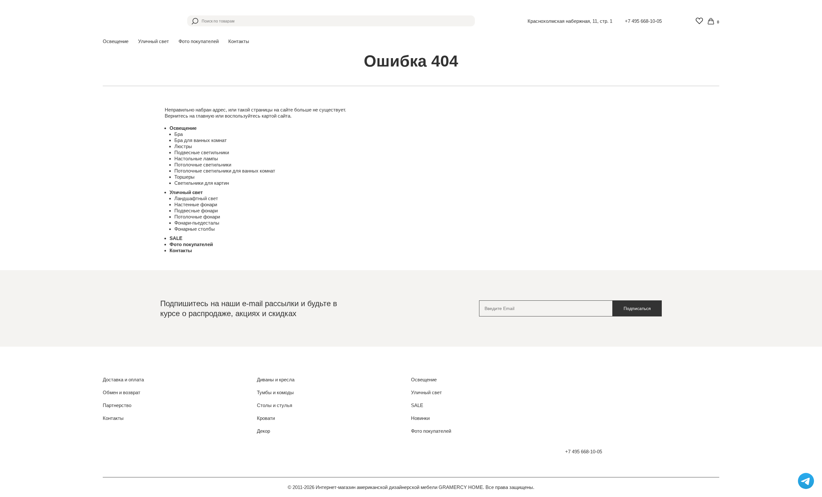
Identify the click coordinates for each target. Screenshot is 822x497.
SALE (176, 238)
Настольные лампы (196, 158)
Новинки (420, 418)
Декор (263, 431)
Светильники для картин (201, 183)
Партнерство (117, 405)
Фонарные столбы (194, 229)
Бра (178, 134)
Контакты (238, 41)
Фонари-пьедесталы (196, 223)
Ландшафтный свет (196, 198)
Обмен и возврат (121, 392)
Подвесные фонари (196, 210)
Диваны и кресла (275, 379)
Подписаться (637, 308)
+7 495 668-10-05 (643, 21)
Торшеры (184, 177)
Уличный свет (186, 192)
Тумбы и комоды (275, 392)
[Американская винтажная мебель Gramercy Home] (134, 21)
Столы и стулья (274, 405)
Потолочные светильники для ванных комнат (224, 170)
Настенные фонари (195, 204)
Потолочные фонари (197, 216)
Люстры (183, 146)
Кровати (266, 418)
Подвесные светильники (201, 152)
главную (205, 116)
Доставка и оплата (123, 379)
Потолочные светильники (202, 164)
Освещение (183, 128)
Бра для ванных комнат (200, 140)
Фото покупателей (199, 41)
